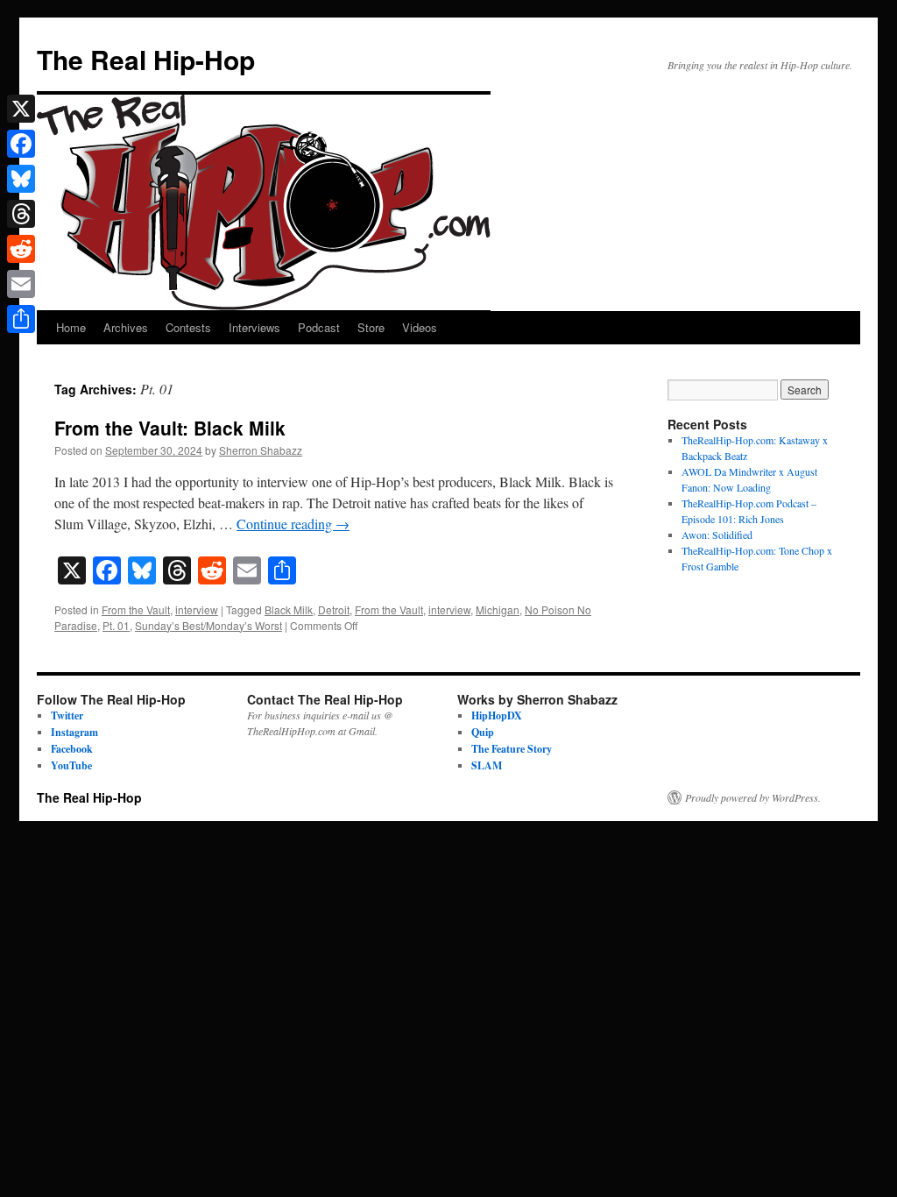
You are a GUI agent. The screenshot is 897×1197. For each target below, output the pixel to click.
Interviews (254, 327)
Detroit (334, 609)
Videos (419, 327)
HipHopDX (496, 715)
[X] (21, 108)
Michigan (497, 609)
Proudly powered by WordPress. (753, 797)
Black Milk (289, 609)
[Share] (21, 318)
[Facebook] (21, 143)
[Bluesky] (21, 178)
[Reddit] (21, 248)
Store (371, 327)
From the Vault (136, 609)
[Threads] (21, 213)
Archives (125, 327)
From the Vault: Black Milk (170, 427)
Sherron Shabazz (260, 450)
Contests (188, 327)
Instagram (74, 732)
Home (71, 327)
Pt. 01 (116, 625)
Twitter (67, 715)
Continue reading (293, 523)
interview (196, 609)
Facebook (72, 748)
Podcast (319, 327)
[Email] (21, 283)
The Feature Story (511, 748)
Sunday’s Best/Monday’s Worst (208, 625)
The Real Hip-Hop (146, 59)
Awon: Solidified (717, 535)
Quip (482, 732)
